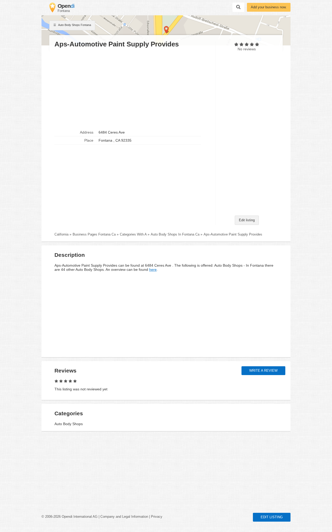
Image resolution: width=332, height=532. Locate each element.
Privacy (156, 517)
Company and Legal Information (124, 517)
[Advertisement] (132, 88)
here (153, 269)
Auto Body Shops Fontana (74, 24)
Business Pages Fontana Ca (94, 234)
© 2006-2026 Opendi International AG (70, 517)
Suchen (238, 7)
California (61, 234)
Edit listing (247, 220)
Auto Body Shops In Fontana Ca (175, 234)
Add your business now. (269, 7)
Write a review (263, 370)
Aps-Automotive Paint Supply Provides (233, 234)
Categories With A (133, 234)
